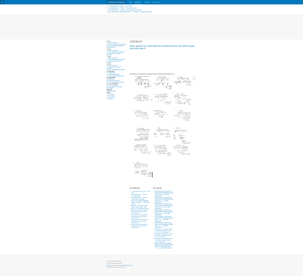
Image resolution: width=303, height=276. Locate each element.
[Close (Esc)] (193, 76)
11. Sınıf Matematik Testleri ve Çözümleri (114, 61)
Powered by (189, 259)
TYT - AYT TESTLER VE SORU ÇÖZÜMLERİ (114, 87)
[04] (143, 97)
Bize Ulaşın (156, 2)
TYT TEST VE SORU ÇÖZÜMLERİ (115, 76)
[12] (182, 135)
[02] (163, 82)
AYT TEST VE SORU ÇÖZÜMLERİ (115, 82)
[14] (163, 150)
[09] (182, 115)
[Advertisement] (151, 27)
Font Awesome (110, 267)
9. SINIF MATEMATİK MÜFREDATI (115, 46)
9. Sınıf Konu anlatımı (112, 42)
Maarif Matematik (111, 47)
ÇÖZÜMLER (137, 2)
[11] (163, 133)
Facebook (147, 2)
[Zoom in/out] (194, 78)
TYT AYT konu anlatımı (112, 85)
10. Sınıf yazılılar (111, 95)
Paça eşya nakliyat (118, 259)
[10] (143, 134)
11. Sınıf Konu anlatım (112, 58)
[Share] (194, 76)
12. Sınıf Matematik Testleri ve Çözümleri (114, 67)
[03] (182, 82)
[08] (163, 115)
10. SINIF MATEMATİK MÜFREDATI (116, 52)
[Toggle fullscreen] (193, 78)
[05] (163, 99)
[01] (143, 83)
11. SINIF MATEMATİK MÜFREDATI (116, 59)
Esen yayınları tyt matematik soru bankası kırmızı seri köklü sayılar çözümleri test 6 (162, 47)
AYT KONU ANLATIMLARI (113, 80)
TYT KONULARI (110, 72)
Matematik (109, 265)
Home (130, 2)
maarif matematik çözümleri (127, 265)
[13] (143, 150)
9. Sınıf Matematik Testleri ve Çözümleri (116, 44)
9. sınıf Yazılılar (110, 94)
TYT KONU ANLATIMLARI (113, 74)
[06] (182, 99)
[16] (143, 169)
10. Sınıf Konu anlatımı (112, 50)
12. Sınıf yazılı (110, 99)
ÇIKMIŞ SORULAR (111, 91)
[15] (182, 150)
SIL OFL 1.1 (124, 267)
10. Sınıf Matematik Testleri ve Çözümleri (114, 54)
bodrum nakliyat (110, 259)
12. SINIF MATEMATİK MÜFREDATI (116, 69)
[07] (143, 116)
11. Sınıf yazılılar (111, 97)
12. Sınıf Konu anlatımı (112, 65)
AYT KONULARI (110, 79)
